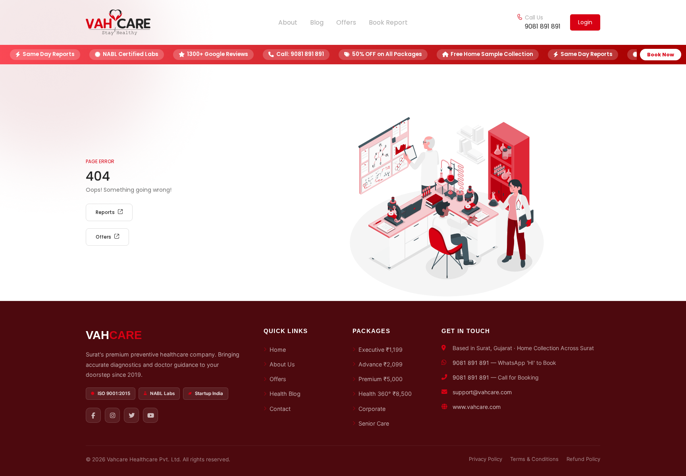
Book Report (388, 22)
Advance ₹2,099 (380, 364)
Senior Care (373, 423)
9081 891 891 (543, 26)
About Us (282, 364)
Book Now (660, 54)
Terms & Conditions (534, 459)
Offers (346, 22)
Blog (317, 22)
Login (585, 22)
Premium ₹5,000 (380, 379)
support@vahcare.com (482, 392)
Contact (280, 408)
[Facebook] (93, 415)
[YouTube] (150, 415)
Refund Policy (583, 459)
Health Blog (285, 393)
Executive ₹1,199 (380, 349)
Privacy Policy (485, 459)
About (287, 22)
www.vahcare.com (477, 406)
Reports (105, 212)
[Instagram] (112, 415)
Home (278, 349)
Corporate (371, 408)
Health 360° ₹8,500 (385, 393)
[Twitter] (131, 415)
